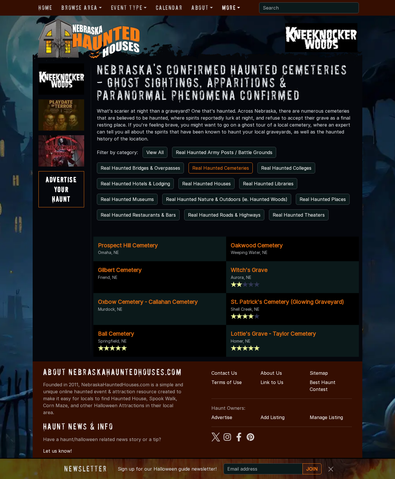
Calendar (169, 7)
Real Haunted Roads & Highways (224, 215)
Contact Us (224, 373)
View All (155, 152)
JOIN (312, 469)
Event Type (127, 7)
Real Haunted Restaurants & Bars (138, 215)
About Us (271, 373)
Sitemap (319, 373)
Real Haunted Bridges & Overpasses (140, 168)
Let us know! (57, 451)
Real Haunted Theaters (299, 215)
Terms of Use (226, 382)
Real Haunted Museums (127, 199)
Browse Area (79, 7)
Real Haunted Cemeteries (220, 168)
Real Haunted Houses (206, 184)
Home (45, 7)
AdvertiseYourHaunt (61, 189)
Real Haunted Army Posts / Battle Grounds (224, 152)
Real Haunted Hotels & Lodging (135, 184)
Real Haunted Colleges (286, 168)
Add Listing (273, 417)
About (199, 7)
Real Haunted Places (323, 199)
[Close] (330, 469)
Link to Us (272, 382)
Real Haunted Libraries (268, 184)
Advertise (221, 417)
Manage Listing (326, 417)
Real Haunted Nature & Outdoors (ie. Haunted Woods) (226, 199)
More (229, 7)
